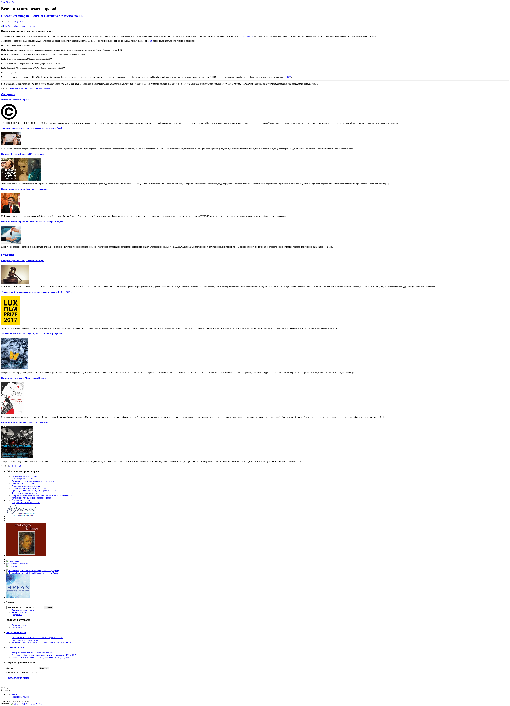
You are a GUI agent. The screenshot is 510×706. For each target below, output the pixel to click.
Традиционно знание (21, 500)
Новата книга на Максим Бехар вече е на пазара (24, 189)
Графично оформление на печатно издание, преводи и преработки (42, 495)
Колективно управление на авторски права (31, 498)
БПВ (150, 41)
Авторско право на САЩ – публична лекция (22, 260)
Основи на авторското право (15, 100)
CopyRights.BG (8, 2)
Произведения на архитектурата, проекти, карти (34, 491)
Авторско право (19, 625)
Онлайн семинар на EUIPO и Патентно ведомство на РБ (42, 16)
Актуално (18, 21)
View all (22, 632)
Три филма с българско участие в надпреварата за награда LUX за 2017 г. (36, 292)
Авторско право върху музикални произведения (33, 481)
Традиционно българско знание (26, 502)
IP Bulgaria (41, 704)
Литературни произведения (24, 476)
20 (20, 466)
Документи (17, 614)
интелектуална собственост (22, 88)
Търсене (11, 602)
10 (16, 466)
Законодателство (19, 612)
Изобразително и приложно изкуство (29, 488)
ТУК (289, 77)
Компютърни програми (22, 479)
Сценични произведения (23, 483)
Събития (7, 255)
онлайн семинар (43, 88)
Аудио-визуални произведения (26, 486)
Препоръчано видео (17, 677)
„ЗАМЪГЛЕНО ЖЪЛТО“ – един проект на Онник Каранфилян (31, 333)
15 (18, 466)
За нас (14, 694)
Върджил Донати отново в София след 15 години (24, 422)
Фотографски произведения (24, 493)
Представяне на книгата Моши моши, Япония (23, 378)
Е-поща (9, 668)
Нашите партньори (20, 697)
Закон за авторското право (23, 610)
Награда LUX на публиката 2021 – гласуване (22, 154)
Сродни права (18, 627)
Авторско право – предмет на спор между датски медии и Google (32, 128)
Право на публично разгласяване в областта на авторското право (32, 221)
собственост (247, 36)
